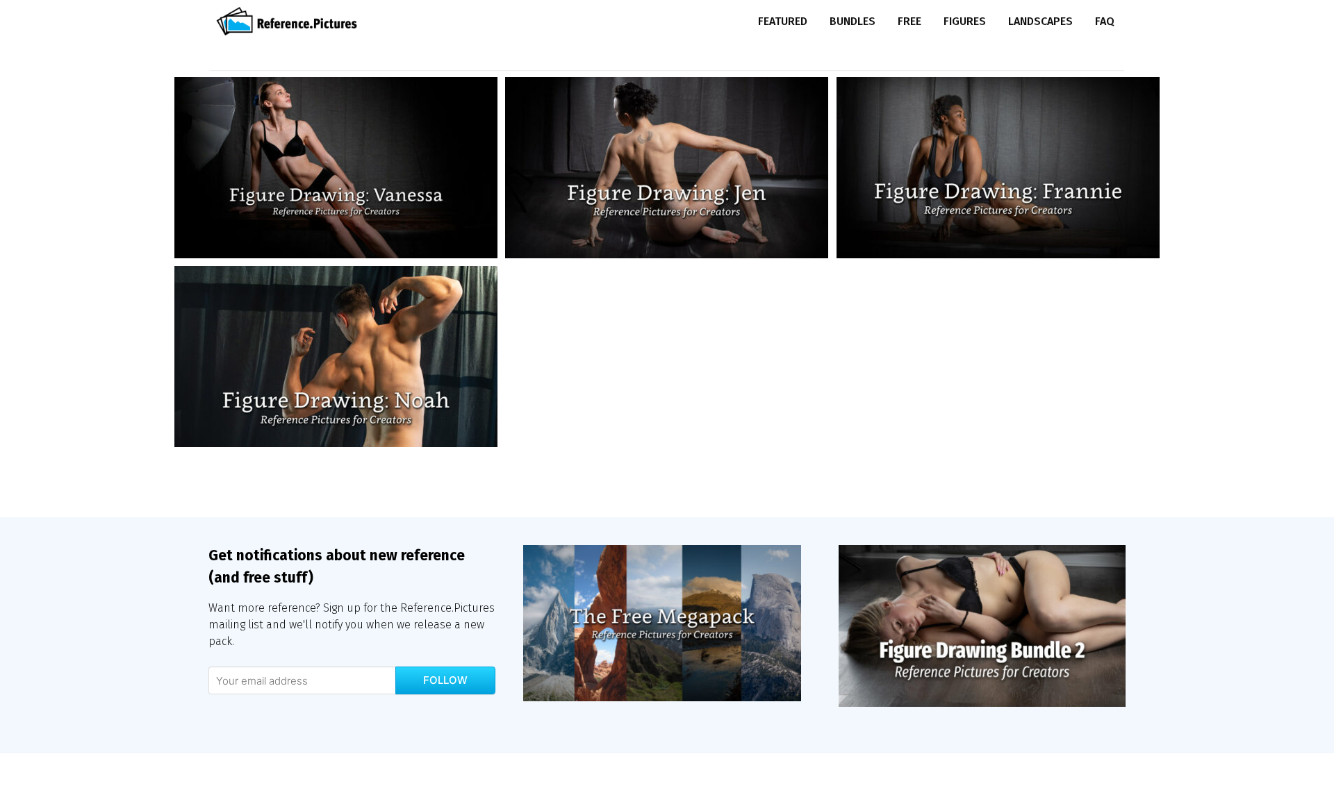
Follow (445, 680)
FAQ (1104, 21)
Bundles (852, 21)
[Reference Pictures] (290, 21)
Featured (782, 21)
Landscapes (1040, 21)
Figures (965, 21)
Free (909, 21)
